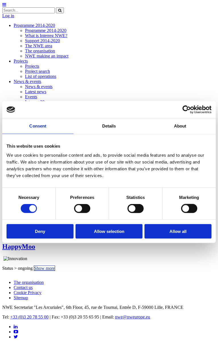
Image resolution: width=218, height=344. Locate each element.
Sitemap (21, 297)
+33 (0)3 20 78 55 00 (29, 317)
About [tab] (180, 126)
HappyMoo (18, 246)
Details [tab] (109, 126)
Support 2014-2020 (42, 40)
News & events (27, 81)
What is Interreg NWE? (46, 35)
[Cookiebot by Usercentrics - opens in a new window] (186, 109)
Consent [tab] (37, 126)
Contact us (23, 287)
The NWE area (38, 45)
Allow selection (109, 231)
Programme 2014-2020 (34, 25)
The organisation (40, 50)
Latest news (35, 91)
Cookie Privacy (27, 292)
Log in (8, 15)
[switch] (82, 208)
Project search (37, 71)
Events (31, 96)
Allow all (177, 231)
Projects (21, 61)
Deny (40, 231)
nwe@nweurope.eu (132, 317)
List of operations (40, 76)
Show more (44, 268)
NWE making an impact (46, 56)
